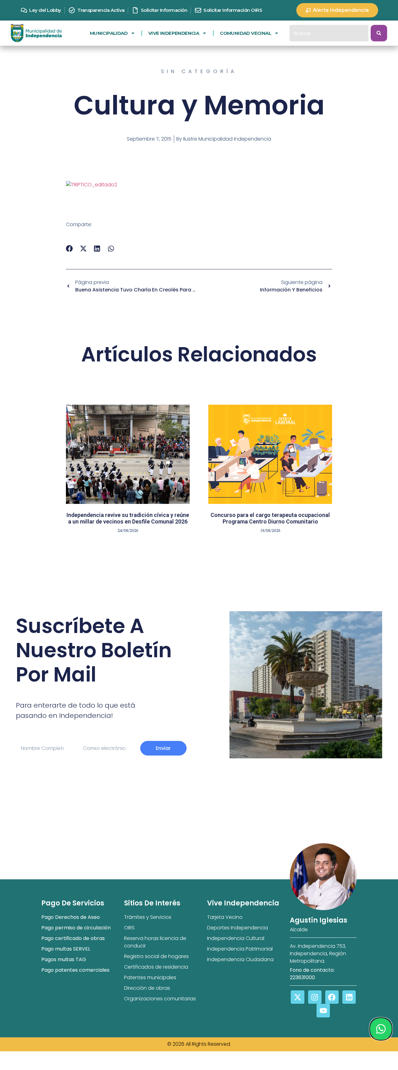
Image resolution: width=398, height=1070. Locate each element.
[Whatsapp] (380, 1029)
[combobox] (328, 33)
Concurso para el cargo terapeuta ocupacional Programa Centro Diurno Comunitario (270, 518)
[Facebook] (332, 997)
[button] (69, 248)
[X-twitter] (297, 997)
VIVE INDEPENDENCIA (173, 33)
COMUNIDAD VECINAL (245, 33)
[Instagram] (315, 997)
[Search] (379, 33)
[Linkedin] (349, 997)
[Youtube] (323, 1010)
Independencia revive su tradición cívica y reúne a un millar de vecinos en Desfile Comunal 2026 (128, 518)
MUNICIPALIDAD (108, 33)
